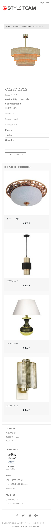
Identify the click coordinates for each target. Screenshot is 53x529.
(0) (43, 2)
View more (10, 488)
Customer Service (14, 504)
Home (8, 27)
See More (10, 469)
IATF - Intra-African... (16, 480)
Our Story (11, 433)
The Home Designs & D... (17, 484)
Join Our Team (12, 437)
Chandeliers (26, 27)
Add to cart (14, 154)
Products (16, 27)
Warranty (11, 441)
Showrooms (12, 500)
